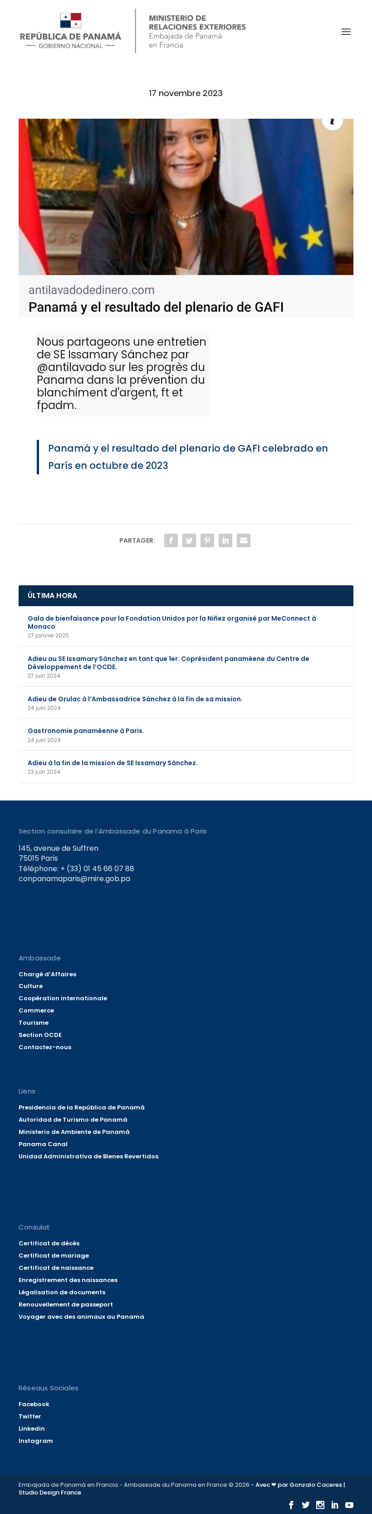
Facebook (34, 1404)
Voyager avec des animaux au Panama (81, 1316)
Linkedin (32, 1428)
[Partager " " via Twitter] (189, 540)
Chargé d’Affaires (47, 974)
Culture (31, 986)
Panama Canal (43, 1144)
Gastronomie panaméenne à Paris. (86, 730)
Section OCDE (40, 1035)
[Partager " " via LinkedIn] (225, 540)
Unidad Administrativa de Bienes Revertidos (88, 1156)
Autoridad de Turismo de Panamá (73, 1119)
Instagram (36, 1441)
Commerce (36, 1010)
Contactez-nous (45, 1047)
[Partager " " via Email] (244, 540)
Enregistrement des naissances (68, 1280)
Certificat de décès (49, 1243)
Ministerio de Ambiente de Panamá (74, 1132)
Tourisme (34, 1022)
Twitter (30, 1416)
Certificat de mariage (54, 1255)
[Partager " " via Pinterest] (207, 540)
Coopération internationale (63, 998)
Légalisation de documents (62, 1292)
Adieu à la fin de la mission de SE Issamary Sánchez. (113, 762)
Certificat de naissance (56, 1267)
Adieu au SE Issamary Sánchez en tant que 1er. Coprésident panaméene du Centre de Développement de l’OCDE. (168, 662)
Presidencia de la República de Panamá (82, 1107)
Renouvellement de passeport (66, 1304)
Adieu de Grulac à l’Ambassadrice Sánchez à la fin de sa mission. (135, 699)
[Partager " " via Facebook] (171, 540)
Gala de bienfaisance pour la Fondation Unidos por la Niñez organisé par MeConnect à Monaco (172, 622)
